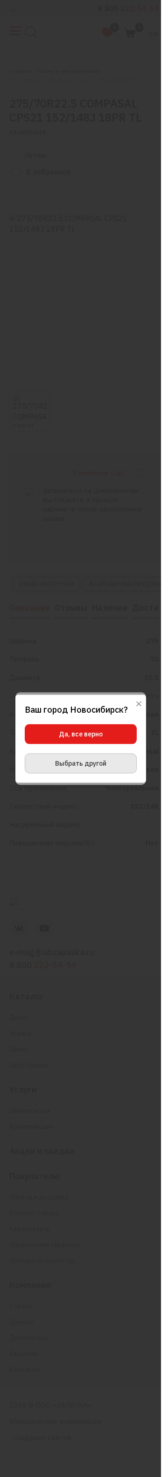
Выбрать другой (80, 763)
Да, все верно (81, 733)
